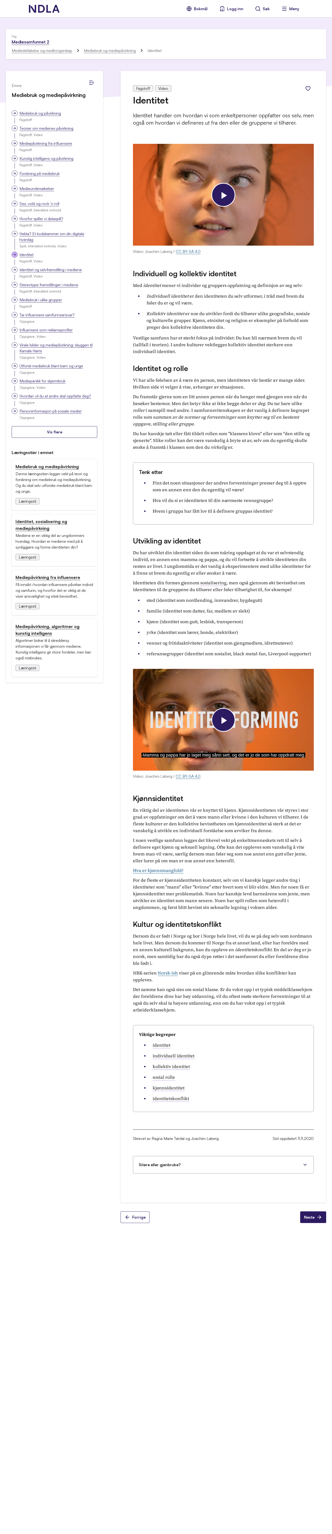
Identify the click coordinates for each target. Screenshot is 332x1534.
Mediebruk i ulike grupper (40, 299)
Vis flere (54, 432)
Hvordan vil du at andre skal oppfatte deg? (55, 396)
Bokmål (201, 8)
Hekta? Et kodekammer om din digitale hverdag (51, 236)
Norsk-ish (168, 973)
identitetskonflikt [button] (171, 1098)
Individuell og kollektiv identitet (184, 273)
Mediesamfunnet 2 (30, 41)
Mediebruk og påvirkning (40, 113)
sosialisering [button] (213, 583)
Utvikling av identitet (167, 540)
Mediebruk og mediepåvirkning (110, 50)
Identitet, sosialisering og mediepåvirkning (41, 525)
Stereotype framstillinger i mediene (48, 284)
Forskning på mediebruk (39, 173)
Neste (309, 1217)
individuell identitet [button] (173, 1056)
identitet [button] (161, 1045)
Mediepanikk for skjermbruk (42, 381)
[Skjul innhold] (91, 82)
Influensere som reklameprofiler (46, 329)
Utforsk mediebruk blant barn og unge (51, 365)
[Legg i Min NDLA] (308, 88)
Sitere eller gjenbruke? (160, 1164)
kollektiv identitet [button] (171, 1066)
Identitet (26, 254)
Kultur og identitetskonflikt (177, 924)
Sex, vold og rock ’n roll (39, 203)
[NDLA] (44, 9)
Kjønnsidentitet (158, 798)
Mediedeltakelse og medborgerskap (42, 50)
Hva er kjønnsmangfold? (158, 870)
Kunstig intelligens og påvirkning (46, 158)
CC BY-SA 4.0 (188, 251)
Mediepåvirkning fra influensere (45, 143)
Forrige (139, 1217)
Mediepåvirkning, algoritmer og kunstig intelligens (47, 630)
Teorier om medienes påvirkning (46, 128)
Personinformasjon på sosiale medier (50, 411)
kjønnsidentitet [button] (168, 1088)
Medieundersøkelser (36, 188)
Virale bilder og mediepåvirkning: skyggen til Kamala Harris (56, 348)
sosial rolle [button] (164, 1077)
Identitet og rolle (160, 368)
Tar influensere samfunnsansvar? (47, 314)
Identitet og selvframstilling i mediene (50, 269)
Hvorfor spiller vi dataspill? (41, 218)
